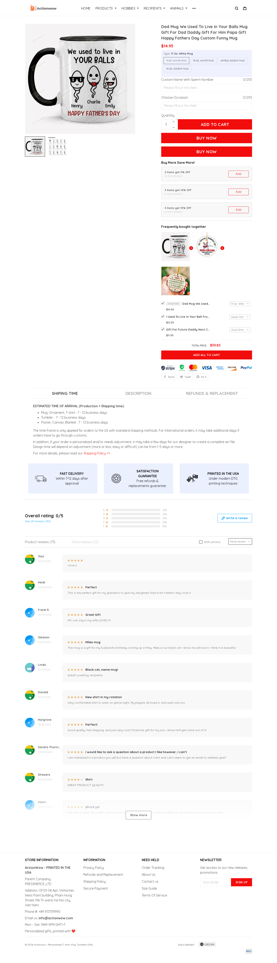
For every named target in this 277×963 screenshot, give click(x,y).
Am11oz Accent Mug (232, 60)
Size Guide (149, 888)
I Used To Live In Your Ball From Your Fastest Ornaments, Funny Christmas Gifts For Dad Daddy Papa (188, 317)
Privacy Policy (93, 868)
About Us (148, 874)
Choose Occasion (174, 97)
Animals (177, 8)
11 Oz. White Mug (182, 53)
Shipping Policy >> (96, 453)
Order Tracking (153, 868)
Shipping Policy (94, 881)
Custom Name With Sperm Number (187, 80)
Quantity (167, 115)
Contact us (150, 881)
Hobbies (128, 8)
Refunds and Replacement (103, 874)
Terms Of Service (154, 895)
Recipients (153, 8)
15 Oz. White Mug (203, 60)
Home (86, 8)
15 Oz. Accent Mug (177, 68)
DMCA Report (186, 944)
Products (104, 8)
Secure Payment (95, 888)
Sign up (242, 882)
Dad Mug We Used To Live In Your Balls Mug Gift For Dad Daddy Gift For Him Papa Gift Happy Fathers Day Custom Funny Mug (196, 304)
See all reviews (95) (38, 521)
